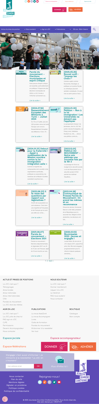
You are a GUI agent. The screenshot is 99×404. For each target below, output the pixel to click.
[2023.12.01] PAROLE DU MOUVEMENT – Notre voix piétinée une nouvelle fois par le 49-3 (73, 155)
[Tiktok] (28, 1)
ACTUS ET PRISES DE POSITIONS (18, 280)
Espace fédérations (14, 346)
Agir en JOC (46, 29)
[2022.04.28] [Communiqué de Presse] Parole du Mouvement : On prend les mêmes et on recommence (72, 198)
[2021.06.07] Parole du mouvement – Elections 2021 (38, 235)
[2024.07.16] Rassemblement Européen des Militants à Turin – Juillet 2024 (40, 113)
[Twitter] (34, 1)
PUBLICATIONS (38, 309)
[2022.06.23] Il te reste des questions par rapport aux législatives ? (38, 195)
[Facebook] (26, 1)
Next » (51, 261)
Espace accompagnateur (65, 338)
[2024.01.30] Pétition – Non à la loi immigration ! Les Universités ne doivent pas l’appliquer (73, 114)
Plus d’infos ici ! (59, 366)
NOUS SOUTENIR (58, 280)
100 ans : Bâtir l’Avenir (80, 29)
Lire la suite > (34, 100)
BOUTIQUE (75, 309)
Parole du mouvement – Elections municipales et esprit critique (37, 76)
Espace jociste (11, 338)
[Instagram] (31, 1)
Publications (60, 29)
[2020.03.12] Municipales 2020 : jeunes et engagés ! (72, 235)
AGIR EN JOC (9, 309)
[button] (94, 29)
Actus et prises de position (10, 29)
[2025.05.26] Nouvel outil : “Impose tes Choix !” (71, 75)
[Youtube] (37, 1)
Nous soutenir (31, 29)
